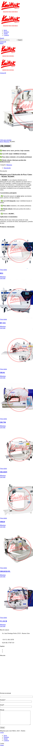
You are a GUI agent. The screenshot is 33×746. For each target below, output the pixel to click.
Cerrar (2, 732)
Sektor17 (28, 731)
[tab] (18, 168)
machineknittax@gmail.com (10, 636)
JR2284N (3, 472)
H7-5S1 (3, 323)
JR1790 (3, 422)
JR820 (2, 522)
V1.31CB (3, 621)
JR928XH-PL (5, 571)
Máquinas (7, 141)
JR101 (2, 372)
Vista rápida (3, 269)
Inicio (2, 141)
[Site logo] (10, 13)
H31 (1, 273)
